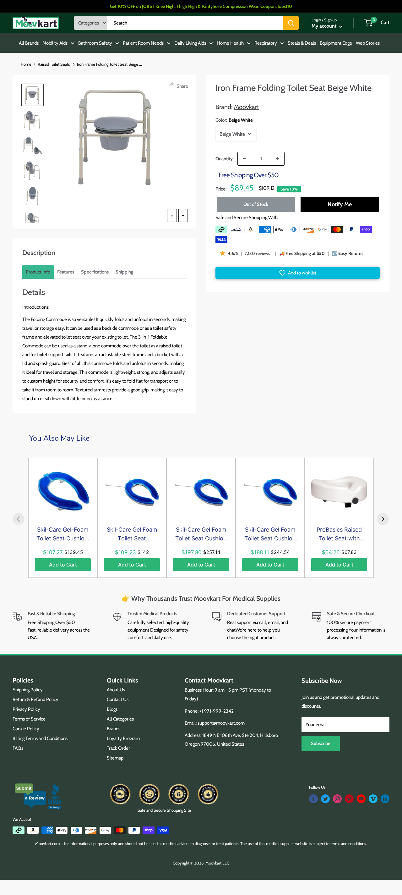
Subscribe (320, 743)
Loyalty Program (123, 738)
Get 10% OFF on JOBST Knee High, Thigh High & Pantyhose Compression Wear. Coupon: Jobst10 (201, 6)
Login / (317, 19)
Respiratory (265, 43)
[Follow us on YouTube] (361, 798)
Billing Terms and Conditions (40, 738)
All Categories (120, 719)
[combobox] (195, 23)
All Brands (29, 43)
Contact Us (117, 699)
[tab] (38, 272)
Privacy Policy (26, 709)
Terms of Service (29, 719)
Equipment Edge (336, 43)
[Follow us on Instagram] (337, 798)
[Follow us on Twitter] (325, 798)
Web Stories (368, 43)
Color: (234, 120)
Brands (113, 729)
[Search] (291, 23)
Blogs (112, 709)
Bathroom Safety (95, 43)
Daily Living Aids (190, 43)
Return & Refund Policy (35, 699)
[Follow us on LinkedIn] (385, 798)
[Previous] (18, 519)
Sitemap (115, 758)
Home (26, 64)
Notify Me (339, 204)
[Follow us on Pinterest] (349, 798)
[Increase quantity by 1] (277, 158)
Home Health (230, 43)
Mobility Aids (55, 43)
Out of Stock (255, 204)
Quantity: (224, 158)
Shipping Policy (28, 690)
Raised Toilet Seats (54, 64)
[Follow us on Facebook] (313, 798)
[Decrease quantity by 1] (244, 158)
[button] (297, 273)
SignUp (330, 19)
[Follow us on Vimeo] (373, 798)
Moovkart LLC (217, 862)
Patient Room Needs (143, 43)
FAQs (18, 748)
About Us (116, 690)
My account (325, 26)
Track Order (118, 748)
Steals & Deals (302, 43)
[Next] (383, 519)
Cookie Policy (26, 729)
